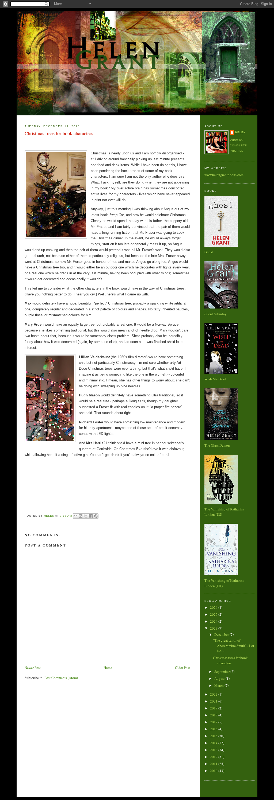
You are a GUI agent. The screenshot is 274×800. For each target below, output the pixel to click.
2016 (214, 729)
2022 (214, 694)
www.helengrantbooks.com (223, 174)
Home (108, 667)
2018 (214, 715)
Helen (240, 132)
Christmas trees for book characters (230, 660)
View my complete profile (238, 145)
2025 (214, 614)
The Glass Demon (217, 445)
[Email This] (75, 516)
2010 (214, 770)
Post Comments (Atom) (61, 677)
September (222, 671)
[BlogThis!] (80, 516)
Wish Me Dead (215, 379)
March (219, 685)
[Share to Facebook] (90, 516)
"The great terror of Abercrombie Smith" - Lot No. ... (233, 645)
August (220, 678)
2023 (214, 628)
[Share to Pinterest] (95, 516)
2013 (214, 749)
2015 (214, 735)
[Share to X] (85, 516)
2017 (214, 722)
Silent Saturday (215, 313)
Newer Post (33, 667)
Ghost (208, 251)
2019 (214, 708)
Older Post (182, 667)
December (222, 634)
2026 (214, 607)
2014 (214, 742)
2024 (214, 621)
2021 (214, 701)
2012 (214, 756)
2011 (214, 763)
